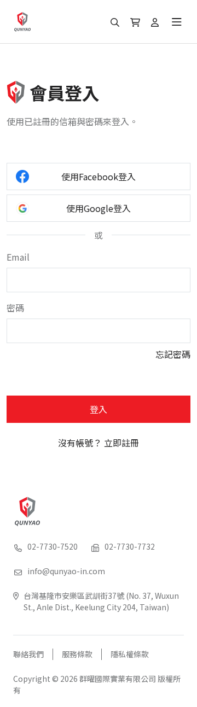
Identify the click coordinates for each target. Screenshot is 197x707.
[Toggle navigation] (177, 21)
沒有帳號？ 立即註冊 (98, 442)
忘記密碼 (172, 354)
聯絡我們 (28, 654)
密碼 (15, 307)
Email (18, 256)
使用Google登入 (98, 208)
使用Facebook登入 (98, 176)
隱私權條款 (130, 654)
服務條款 (77, 654)
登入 (98, 409)
